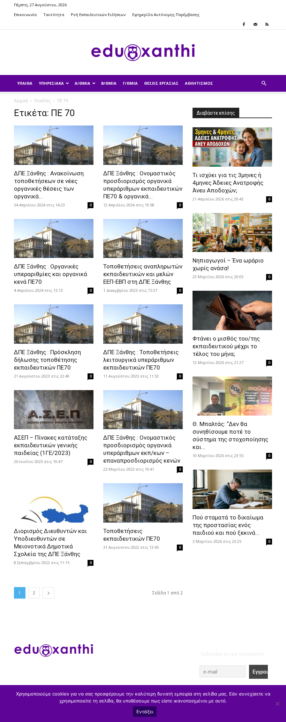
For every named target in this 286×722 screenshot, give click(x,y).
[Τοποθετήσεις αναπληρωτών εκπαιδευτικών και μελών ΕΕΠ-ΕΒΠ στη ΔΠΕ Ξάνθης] (143, 238)
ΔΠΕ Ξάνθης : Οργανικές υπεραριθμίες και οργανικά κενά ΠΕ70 (50, 274)
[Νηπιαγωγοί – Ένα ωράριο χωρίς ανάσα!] (232, 232)
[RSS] (267, 24)
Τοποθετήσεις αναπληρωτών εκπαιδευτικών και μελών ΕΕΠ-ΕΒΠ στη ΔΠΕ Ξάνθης (142, 274)
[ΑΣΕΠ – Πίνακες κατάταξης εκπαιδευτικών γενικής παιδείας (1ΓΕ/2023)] (53, 410)
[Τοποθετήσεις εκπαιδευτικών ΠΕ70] (143, 503)
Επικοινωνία (25, 14)
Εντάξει (144, 711)
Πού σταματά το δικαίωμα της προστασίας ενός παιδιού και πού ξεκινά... (228, 525)
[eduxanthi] (143, 52)
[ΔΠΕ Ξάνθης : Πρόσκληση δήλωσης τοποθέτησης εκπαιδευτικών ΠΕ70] (53, 324)
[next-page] (48, 593)
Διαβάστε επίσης (216, 113)
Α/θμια (82, 83)
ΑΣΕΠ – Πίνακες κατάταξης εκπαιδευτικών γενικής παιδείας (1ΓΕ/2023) (50, 445)
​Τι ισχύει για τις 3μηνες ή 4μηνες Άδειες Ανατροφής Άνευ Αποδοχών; (228, 183)
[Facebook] (244, 24)
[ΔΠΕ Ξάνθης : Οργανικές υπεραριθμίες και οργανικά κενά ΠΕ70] (53, 238)
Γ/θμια (130, 83)
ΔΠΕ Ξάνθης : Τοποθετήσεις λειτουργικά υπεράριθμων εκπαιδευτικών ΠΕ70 (141, 360)
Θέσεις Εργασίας (161, 83)
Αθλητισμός (199, 83)
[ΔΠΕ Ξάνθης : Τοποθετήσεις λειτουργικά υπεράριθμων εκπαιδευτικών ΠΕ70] (143, 324)
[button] (263, 83)
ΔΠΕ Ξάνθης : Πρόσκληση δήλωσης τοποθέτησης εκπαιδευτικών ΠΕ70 (47, 360)
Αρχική (21, 101)
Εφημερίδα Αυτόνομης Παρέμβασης (166, 14)
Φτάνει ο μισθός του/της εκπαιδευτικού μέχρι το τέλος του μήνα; (226, 346)
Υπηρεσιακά (51, 83)
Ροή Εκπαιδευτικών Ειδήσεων (98, 14)
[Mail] (255, 24)
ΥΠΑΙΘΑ (24, 83)
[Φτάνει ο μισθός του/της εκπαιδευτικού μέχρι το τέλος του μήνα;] (232, 310)
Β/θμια (108, 83)
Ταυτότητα (53, 14)
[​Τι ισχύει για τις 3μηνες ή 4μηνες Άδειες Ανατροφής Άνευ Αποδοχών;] (232, 147)
